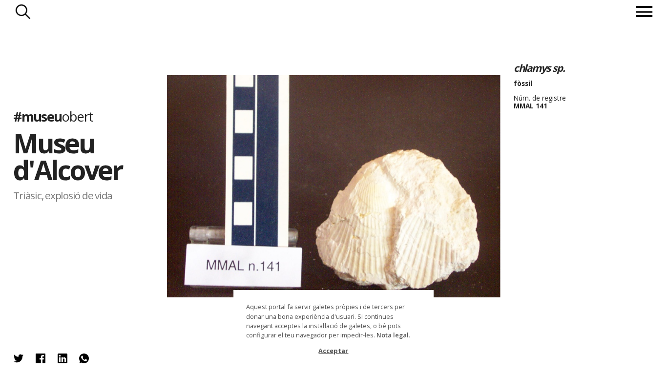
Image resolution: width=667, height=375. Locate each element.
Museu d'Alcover (68, 156)
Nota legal (392, 335)
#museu (53, 117)
